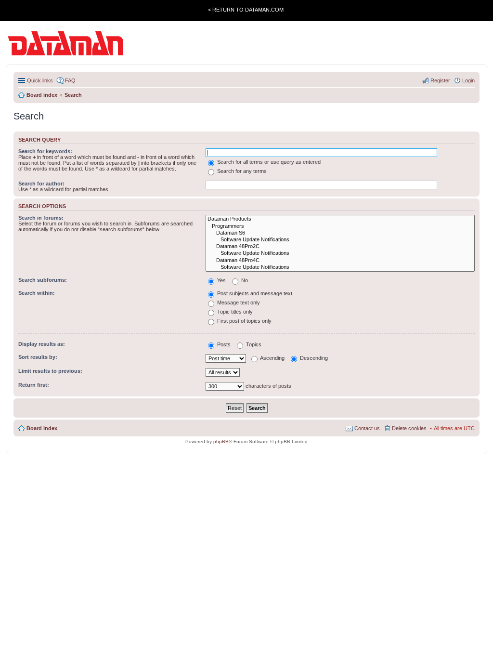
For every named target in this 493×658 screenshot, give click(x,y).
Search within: (36, 293)
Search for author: (41, 183)
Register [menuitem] (440, 80)
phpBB (221, 441)
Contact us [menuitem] (367, 428)
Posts (223, 344)
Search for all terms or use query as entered (268, 162)
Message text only (238, 302)
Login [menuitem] (468, 80)
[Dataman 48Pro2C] (340, 246)
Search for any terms (241, 171)
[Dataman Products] (340, 219)
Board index (41, 428)
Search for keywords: (45, 151)
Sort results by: (37, 357)
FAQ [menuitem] (70, 80)
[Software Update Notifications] (340, 240)
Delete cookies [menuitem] (409, 428)
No (244, 280)
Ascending (272, 358)
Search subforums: (42, 280)
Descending (313, 358)
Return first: (33, 385)
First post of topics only (244, 321)
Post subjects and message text (254, 293)
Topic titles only (234, 312)
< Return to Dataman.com (246, 10)
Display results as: (41, 344)
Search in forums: (41, 218)
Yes (221, 280)
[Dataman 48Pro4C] (340, 260)
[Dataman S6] (340, 233)
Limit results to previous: (50, 371)
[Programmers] (340, 226)
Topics (253, 344)
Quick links (40, 80)
